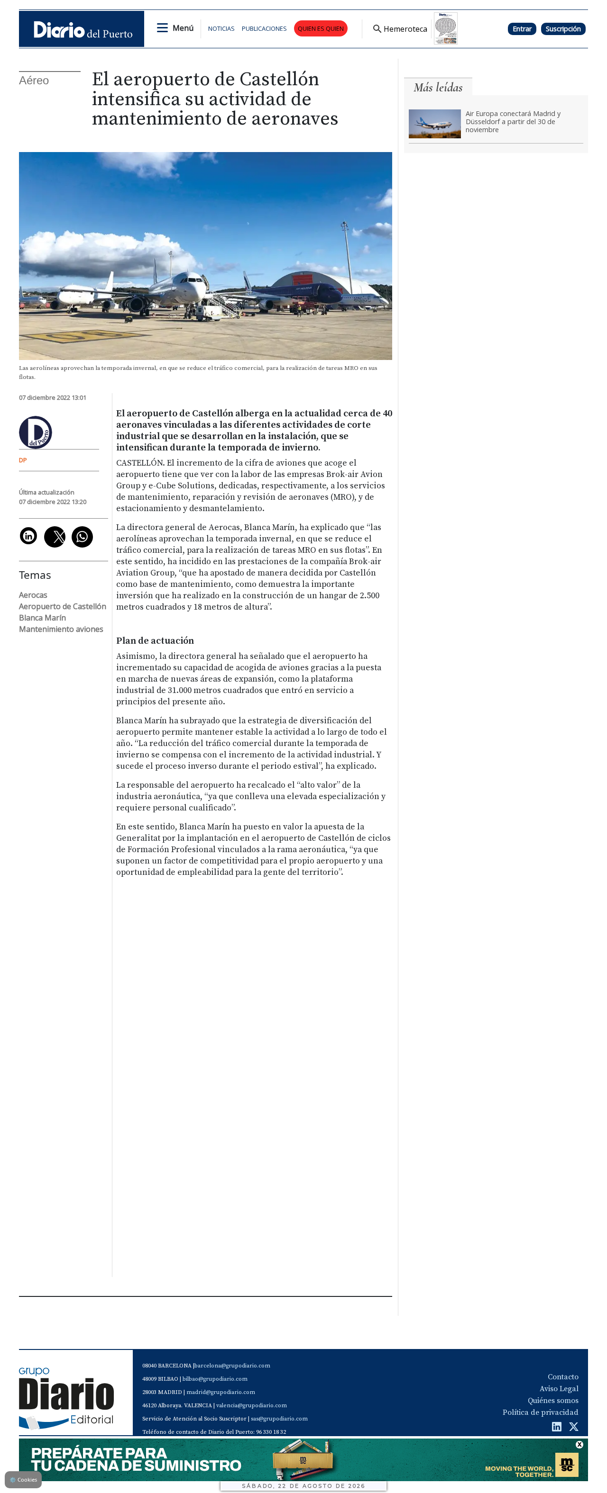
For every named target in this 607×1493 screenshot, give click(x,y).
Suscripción (563, 28)
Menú (183, 28)
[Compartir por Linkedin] (28, 535)
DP (23, 460)
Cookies (23, 1479)
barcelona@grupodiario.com (232, 1365)
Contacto (563, 1377)
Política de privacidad (541, 1412)
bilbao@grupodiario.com (215, 1379)
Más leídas (438, 87)
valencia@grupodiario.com (251, 1405)
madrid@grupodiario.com (220, 1392)
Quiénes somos (553, 1400)
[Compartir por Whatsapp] (82, 537)
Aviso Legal (559, 1389)
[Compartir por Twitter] (54, 537)
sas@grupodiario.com (279, 1418)
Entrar (522, 28)
